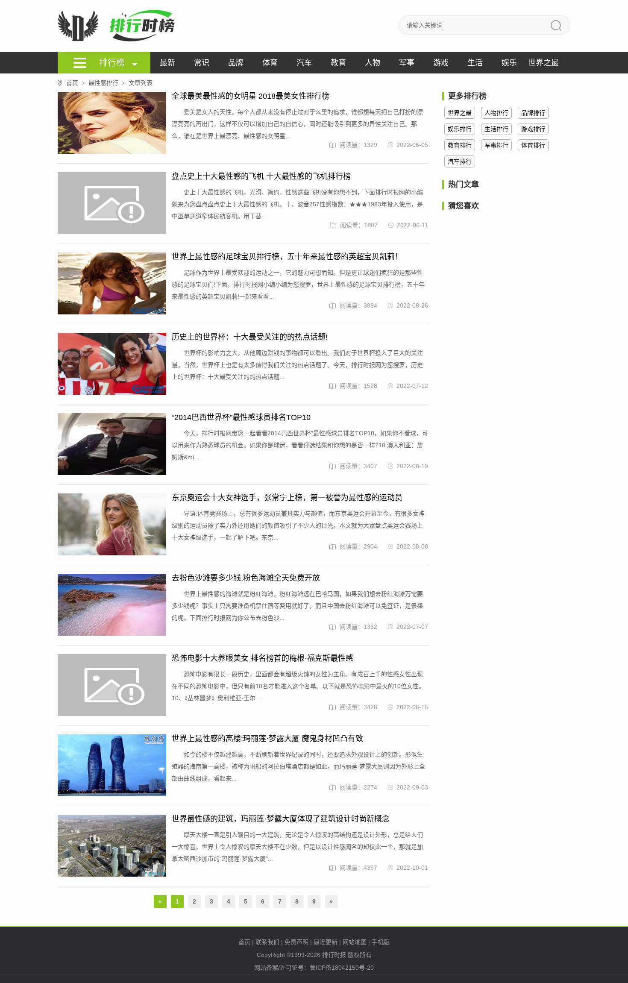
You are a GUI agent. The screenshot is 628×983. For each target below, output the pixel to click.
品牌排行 (533, 112)
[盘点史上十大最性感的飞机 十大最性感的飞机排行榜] (112, 203)
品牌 (236, 63)
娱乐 (509, 63)
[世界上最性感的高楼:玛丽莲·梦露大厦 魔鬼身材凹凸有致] (112, 765)
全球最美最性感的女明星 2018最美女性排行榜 (250, 96)
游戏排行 (533, 129)
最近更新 (325, 942)
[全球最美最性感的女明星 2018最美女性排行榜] (112, 123)
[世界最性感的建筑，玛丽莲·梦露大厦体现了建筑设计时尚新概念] (112, 846)
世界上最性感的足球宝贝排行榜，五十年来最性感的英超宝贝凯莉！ (287, 256)
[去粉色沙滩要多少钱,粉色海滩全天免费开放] (112, 605)
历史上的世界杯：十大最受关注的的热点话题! (250, 337)
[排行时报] (118, 26)
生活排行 (496, 129)
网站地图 (355, 942)
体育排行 (533, 145)
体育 (270, 63)
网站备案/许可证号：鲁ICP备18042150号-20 (314, 967)
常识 (201, 63)
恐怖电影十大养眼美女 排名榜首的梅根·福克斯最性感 (262, 658)
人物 (372, 63)
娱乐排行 (460, 129)
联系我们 (267, 942)
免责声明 (296, 942)
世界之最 (543, 63)
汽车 (304, 63)
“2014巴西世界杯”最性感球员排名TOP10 (241, 417)
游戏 (441, 63)
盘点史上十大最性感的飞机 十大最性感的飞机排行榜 (261, 176)
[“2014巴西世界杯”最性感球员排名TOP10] (112, 444)
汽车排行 (460, 161)
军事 (406, 63)
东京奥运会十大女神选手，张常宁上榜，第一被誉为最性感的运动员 (287, 497)
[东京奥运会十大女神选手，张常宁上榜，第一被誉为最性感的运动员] (112, 524)
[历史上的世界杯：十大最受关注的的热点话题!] (112, 364)
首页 (75, 82)
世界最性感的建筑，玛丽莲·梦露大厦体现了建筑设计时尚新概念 (281, 819)
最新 (167, 63)
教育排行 (460, 145)
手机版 (381, 942)
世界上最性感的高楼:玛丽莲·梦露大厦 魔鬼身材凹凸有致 (267, 738)
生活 (475, 63)
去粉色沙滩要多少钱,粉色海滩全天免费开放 (246, 578)
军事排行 (496, 145)
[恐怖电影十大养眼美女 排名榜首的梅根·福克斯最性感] (112, 685)
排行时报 (334, 954)
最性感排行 (106, 82)
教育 (338, 63)
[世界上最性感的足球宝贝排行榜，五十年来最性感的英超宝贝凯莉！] (112, 283)
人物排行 (496, 112)
